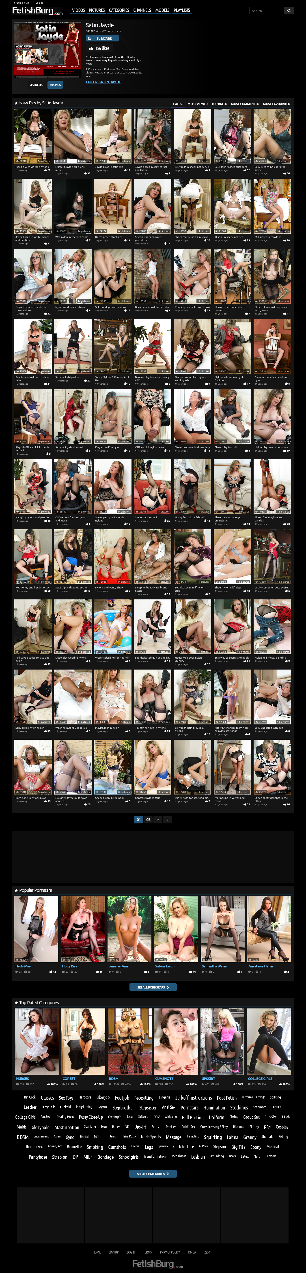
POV (156, 1117)
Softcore (143, 1116)
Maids (21, 1126)
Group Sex (251, 1117)
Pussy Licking (84, 1106)
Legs (149, 1146)
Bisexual (238, 1126)
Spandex (163, 1146)
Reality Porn (65, 1117)
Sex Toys (66, 1097)
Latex (245, 1156)
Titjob (285, 1117)
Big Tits (238, 1147)
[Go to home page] (37, 11)
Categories (119, 10)
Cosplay (282, 1126)
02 (148, 819)
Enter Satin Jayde (103, 82)
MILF (88, 1156)
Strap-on (59, 1156)
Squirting (213, 1137)
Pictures (96, 10)
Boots (232, 1156)
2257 (207, 1252)
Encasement (41, 1136)
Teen (104, 1126)
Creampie (114, 1117)
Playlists (182, 10)
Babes (116, 1126)
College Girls (25, 1117)
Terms (147, 1252)
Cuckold (65, 1107)
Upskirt (140, 1126)
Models (162, 10)
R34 (267, 1127)
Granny (249, 1136)
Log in (39, 2)
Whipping (171, 1116)
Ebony (255, 1146)
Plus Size (270, 1117)
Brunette (74, 1146)
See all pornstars (151, 987)
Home (97, 1252)
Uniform (216, 1117)
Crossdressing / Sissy (214, 1126)
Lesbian (198, 1156)
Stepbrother (123, 1107)
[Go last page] (157, 819)
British (156, 1126)
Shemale (267, 1136)
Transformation (155, 1156)
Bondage (105, 1156)
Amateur (46, 1116)
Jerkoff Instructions (193, 1097)
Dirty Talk (48, 1107)
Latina (232, 1136)
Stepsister (148, 1107)
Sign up (113, 1252)
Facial (84, 1136)
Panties (171, 1126)
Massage (173, 1137)
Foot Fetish (227, 1097)
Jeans (113, 1136)
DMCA (192, 1252)
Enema (135, 1146)
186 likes (102, 48)
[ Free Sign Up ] (21, 2)
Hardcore (85, 1097)
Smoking (95, 1147)
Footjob (122, 1097)
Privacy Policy (170, 1252)
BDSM (22, 1137)
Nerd (257, 1156)
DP (75, 1156)
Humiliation (214, 1107)
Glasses (47, 1097)
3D (127, 1126)
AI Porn (203, 1146)
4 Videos (36, 85)
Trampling (193, 1136)
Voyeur (102, 1107)
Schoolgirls (129, 1156)
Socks (130, 1116)
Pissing (234, 1116)
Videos (78, 10)
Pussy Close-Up (91, 1117)
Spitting (275, 1097)
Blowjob (103, 1097)
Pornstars (189, 1107)
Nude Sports (151, 1136)
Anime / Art (55, 1146)
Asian (57, 1136)
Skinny (254, 1126)
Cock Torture (183, 1146)
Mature (99, 1136)
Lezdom (276, 1106)
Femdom (271, 1156)
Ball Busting (193, 1117)
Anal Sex (168, 1107)
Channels (142, 10)
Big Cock (29, 1097)
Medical (272, 1146)
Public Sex (188, 1126)
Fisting (283, 1136)
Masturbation (66, 1127)
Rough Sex (34, 1146)
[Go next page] (167, 819)
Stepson (219, 1146)
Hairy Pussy (129, 1136)
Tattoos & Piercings (253, 1097)
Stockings (239, 1107)
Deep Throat (178, 1156)
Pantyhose (38, 1156)
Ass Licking (217, 1156)
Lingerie (164, 1097)
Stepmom (259, 1107)
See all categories (151, 1174)
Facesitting (144, 1097)
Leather (30, 1107)
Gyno (70, 1136)
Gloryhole (41, 1127)
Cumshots (117, 1146)
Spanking (90, 1126)
